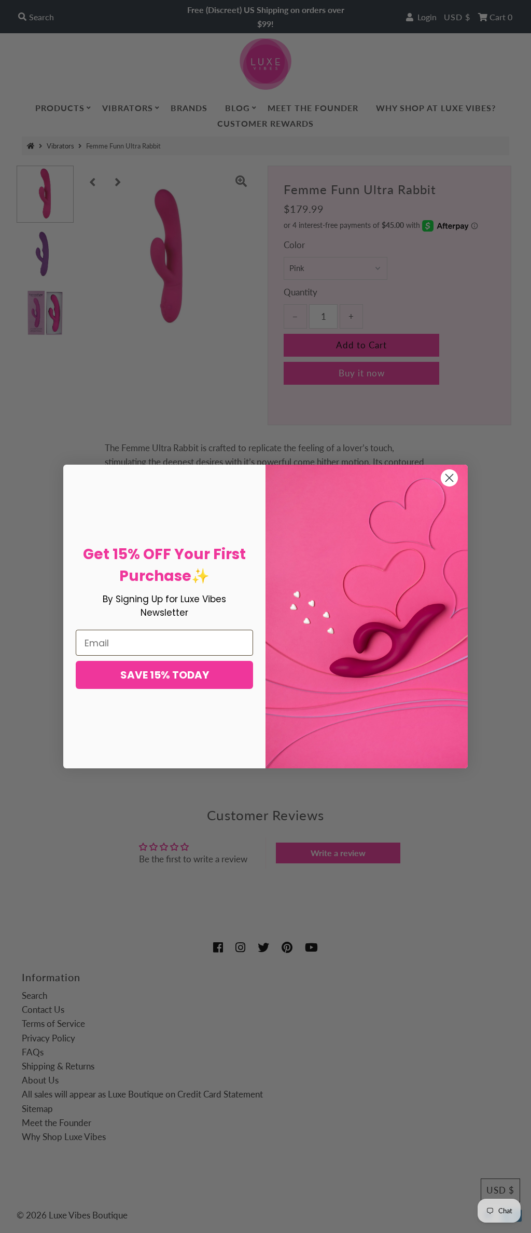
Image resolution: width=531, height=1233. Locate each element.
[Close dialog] (449, 478)
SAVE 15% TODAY (164, 675)
